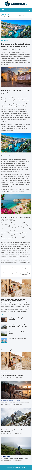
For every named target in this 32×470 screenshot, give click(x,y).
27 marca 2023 (6, 49)
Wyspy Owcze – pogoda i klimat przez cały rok (14, 458)
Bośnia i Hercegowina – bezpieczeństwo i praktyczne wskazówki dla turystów (13, 300)
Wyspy (8, 456)
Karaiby (3, 456)
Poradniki (13, 372)
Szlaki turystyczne (14, 428)
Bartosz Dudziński (16, 49)
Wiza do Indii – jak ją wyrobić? (17, 338)
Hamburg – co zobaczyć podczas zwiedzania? (15, 402)
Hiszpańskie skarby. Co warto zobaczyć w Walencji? (15, 268)
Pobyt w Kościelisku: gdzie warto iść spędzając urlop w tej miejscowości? (15, 273)
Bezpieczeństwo (5, 372)
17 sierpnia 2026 (6, 377)
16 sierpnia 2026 (6, 433)
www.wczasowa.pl (20, 467)
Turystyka (4, 40)
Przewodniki (4, 400)
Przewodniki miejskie (14, 400)
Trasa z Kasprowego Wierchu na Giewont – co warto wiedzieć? (18, 325)
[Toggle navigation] (3, 10)
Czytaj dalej (3, 314)
